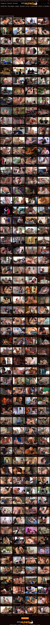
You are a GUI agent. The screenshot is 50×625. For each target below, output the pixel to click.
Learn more (36, 0)
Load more (25, 618)
